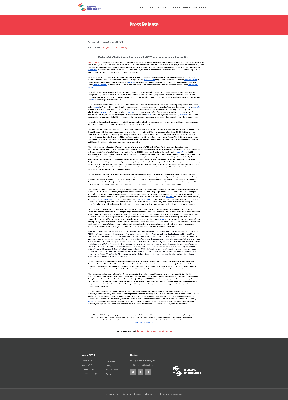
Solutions (175, 7)
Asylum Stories (200, 7)
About (140, 7)
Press (185, 7)
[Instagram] (140, 372)
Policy (165, 7)
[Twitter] (133, 372)
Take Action (153, 7)
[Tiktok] (148, 372)
